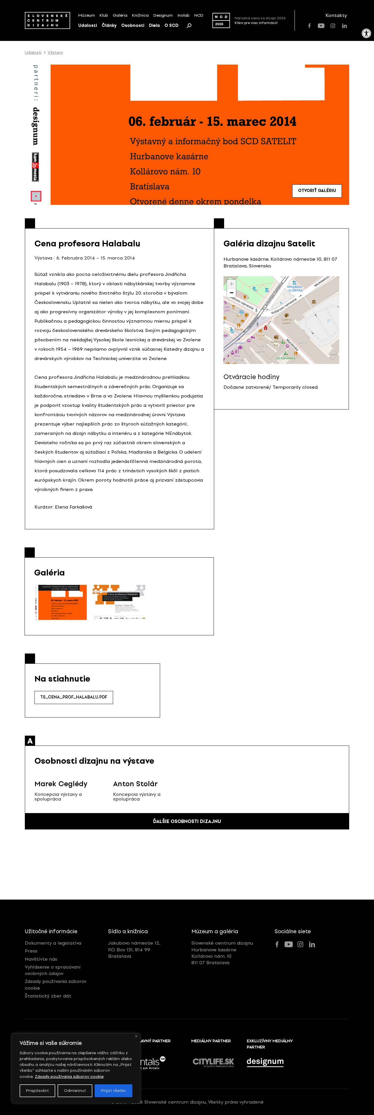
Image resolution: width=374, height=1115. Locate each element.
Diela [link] (154, 25)
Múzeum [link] (86, 15)
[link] (366, 33)
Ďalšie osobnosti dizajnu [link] (187, 821)
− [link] (231, 292)
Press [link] (31, 951)
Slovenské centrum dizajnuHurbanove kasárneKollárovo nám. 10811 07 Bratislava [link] (222, 952)
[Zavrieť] (136, 1036)
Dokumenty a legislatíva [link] (53, 943)
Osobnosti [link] (132, 25)
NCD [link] (198, 15)
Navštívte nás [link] (41, 959)
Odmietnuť (75, 1090)
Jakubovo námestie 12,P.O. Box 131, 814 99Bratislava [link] (134, 949)
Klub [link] (104, 15)
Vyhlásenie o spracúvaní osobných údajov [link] (53, 970)
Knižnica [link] (140, 15)
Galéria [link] (120, 15)
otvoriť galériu (317, 190)
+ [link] (231, 284)
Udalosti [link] (87, 25)
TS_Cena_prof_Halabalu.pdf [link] (73, 697)
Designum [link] (163, 15)
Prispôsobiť (37, 1090)
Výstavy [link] (55, 52)
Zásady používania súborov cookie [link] (69, 1076)
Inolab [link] (183, 15)
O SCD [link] (172, 25)
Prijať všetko (113, 1090)
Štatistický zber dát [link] (48, 996)
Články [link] (109, 25)
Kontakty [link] (336, 15)
